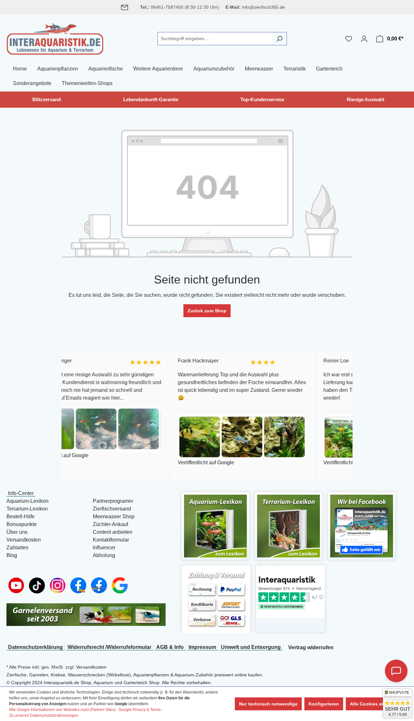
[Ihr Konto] (364, 38)
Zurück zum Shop (207, 310)
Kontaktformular (111, 540)
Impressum (202, 647)
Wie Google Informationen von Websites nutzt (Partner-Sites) (62, 709)
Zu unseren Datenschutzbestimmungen (43, 715)
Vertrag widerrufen (310, 647)
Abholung (104, 555)
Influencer (104, 547)
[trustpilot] (290, 591)
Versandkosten (23, 540)
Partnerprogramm (113, 501)
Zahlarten (17, 547)
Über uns (16, 532)
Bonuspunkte (21, 524)
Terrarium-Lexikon (27, 508)
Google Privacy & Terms (140, 709)
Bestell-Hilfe (20, 516)
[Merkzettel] (348, 38)
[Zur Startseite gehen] (55, 37)
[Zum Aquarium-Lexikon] (215, 525)
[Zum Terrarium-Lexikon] (288, 525)
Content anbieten (112, 532)
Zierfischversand (112, 508)
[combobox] (215, 38)
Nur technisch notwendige (268, 703)
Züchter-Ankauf (110, 524)
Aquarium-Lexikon (27, 501)
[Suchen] (279, 38)
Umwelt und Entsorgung (251, 647)
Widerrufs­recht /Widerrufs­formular (109, 647)
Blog (11, 555)
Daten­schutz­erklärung (35, 647)
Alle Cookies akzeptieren (377, 703)
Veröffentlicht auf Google (174, 463)
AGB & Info (170, 647)
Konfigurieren (324, 703)
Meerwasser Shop (114, 516)
